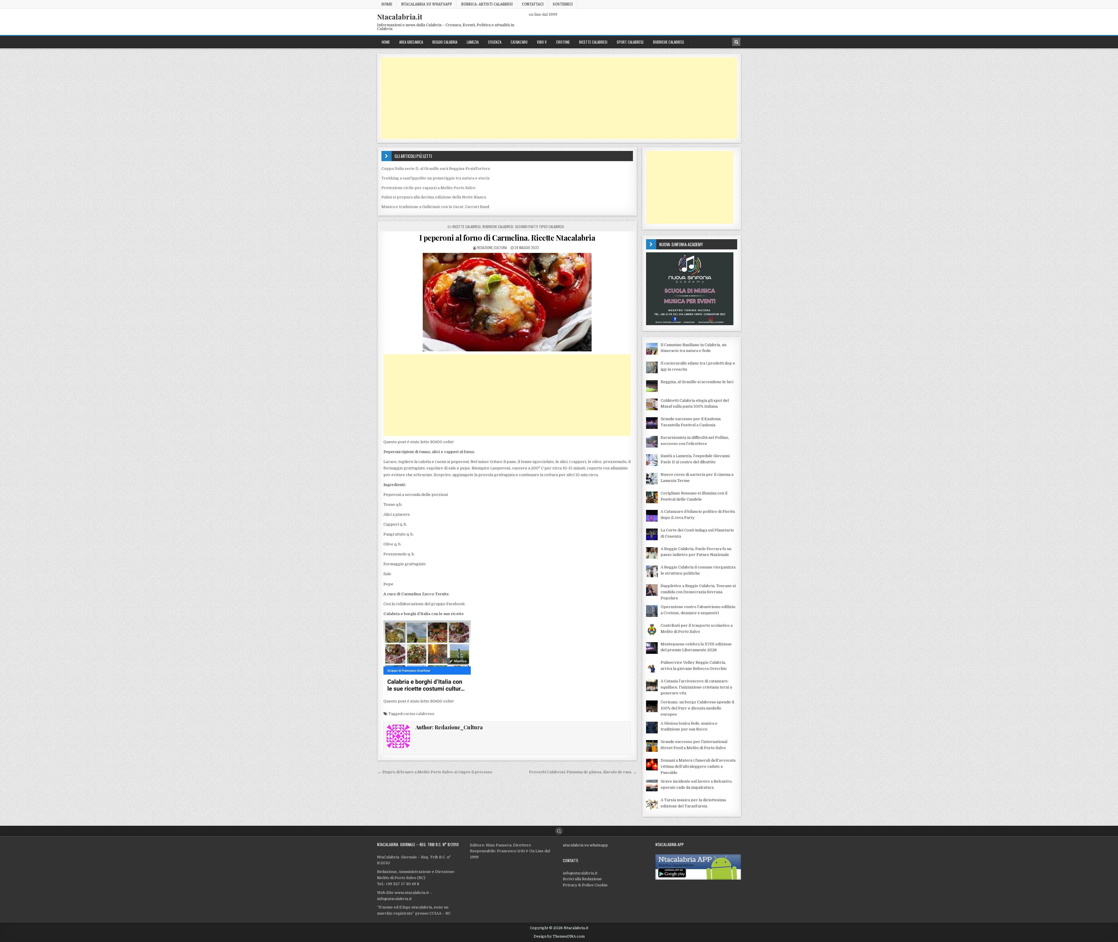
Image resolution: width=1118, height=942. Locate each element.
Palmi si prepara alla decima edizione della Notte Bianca (433, 197)
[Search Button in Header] (736, 42)
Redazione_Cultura (492, 247)
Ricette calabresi (593, 42)
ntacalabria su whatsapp (585, 845)
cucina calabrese (418, 714)
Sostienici (563, 4)
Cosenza (494, 42)
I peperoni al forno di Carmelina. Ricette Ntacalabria (507, 238)
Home (386, 4)
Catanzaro (519, 42)
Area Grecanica (411, 42)
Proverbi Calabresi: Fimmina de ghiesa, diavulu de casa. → (583, 772)
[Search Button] (559, 831)
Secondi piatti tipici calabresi (539, 226)
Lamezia (473, 42)
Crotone (563, 42)
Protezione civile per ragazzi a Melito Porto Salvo (428, 188)
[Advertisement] (555, 98)
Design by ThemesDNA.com (559, 936)
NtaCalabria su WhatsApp (426, 4)
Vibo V (542, 42)
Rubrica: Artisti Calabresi (487, 4)
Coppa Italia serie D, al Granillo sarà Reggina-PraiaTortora (435, 168)
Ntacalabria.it (399, 16)
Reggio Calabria (444, 42)
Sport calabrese (630, 42)
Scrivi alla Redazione (582, 879)
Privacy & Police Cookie (585, 885)
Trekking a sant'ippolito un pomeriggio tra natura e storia (435, 178)
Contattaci (533, 4)
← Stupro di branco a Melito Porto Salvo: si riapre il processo (435, 772)
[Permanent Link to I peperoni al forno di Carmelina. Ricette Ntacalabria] (507, 302)
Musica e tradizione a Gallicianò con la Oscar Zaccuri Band (435, 207)
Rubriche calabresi (668, 42)
